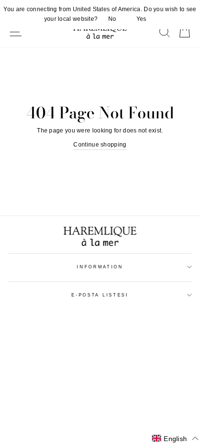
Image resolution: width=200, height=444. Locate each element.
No (112, 19)
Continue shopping (99, 144)
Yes (141, 19)
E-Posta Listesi (99, 295)
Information (100, 266)
